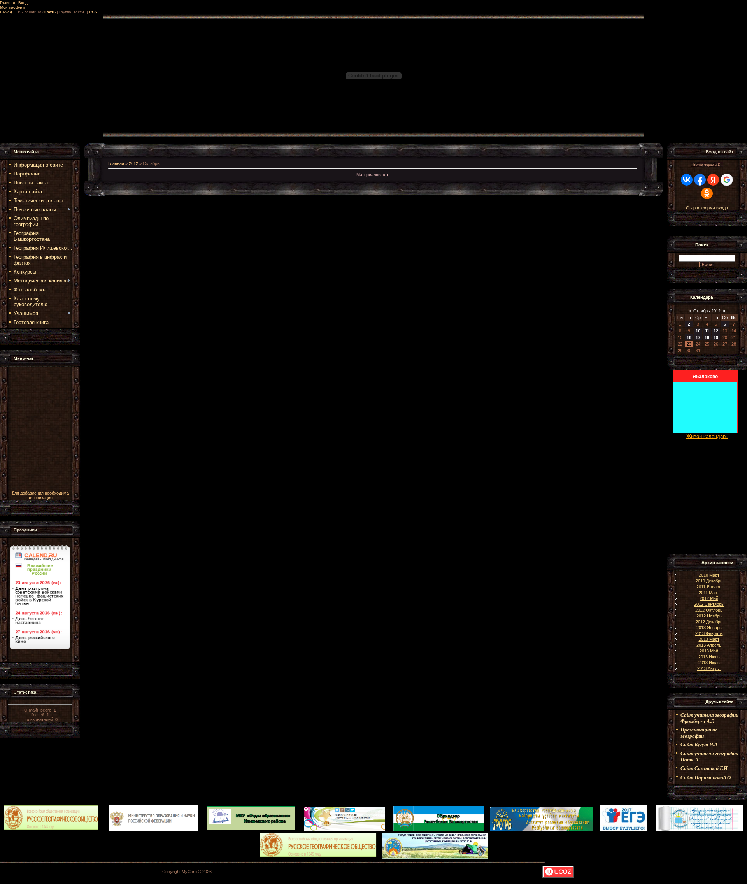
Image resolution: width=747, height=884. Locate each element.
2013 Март (709, 639)
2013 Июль (709, 662)
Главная (7, 2)
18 (707, 337)
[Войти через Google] (727, 180)
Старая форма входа (707, 207)
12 (716, 330)
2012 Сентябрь (709, 604)
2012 (133, 163)
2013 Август (709, 668)
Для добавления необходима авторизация (40, 495)
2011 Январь (708, 586)
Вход (23, 2)
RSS (93, 12)
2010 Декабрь (709, 581)
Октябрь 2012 (707, 311)
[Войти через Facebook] (700, 180)
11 (707, 330)
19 (716, 337)
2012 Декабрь (709, 621)
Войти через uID (707, 165)
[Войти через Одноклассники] (707, 193)
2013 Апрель (708, 645)
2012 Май (709, 598)
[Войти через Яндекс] (713, 180)
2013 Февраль (709, 633)
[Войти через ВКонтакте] (687, 180)
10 (698, 330)
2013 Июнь (709, 656)
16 (689, 337)
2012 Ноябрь (709, 616)
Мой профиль (12, 7)
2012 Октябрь (708, 610)
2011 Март (709, 592)
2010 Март (709, 575)
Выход (6, 12)
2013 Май (709, 651)
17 (698, 337)
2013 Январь (709, 627)
